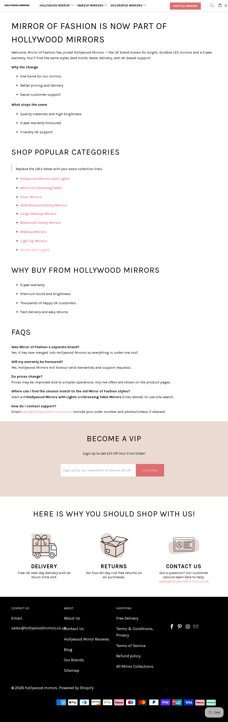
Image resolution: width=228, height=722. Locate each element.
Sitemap (71, 670)
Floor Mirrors (31, 197)
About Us (72, 618)
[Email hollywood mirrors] (195, 627)
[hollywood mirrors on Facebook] (172, 627)
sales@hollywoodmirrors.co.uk (184, 581)
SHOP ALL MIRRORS (185, 6)
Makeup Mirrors (90, 5)
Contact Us (74, 628)
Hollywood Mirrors (56, 5)
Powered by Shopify (76, 687)
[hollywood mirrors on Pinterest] (180, 627)
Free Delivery (127, 618)
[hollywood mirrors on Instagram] (188, 627)
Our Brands (74, 659)
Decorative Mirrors (127, 5)
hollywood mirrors (41, 687)
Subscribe (150, 470)
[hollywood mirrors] (17, 5)
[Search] (212, 6)
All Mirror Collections (134, 666)
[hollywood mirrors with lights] (70, 179)
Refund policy (128, 655)
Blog (68, 649)
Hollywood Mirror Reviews (86, 639)
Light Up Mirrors (33, 241)
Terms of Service (131, 645)
